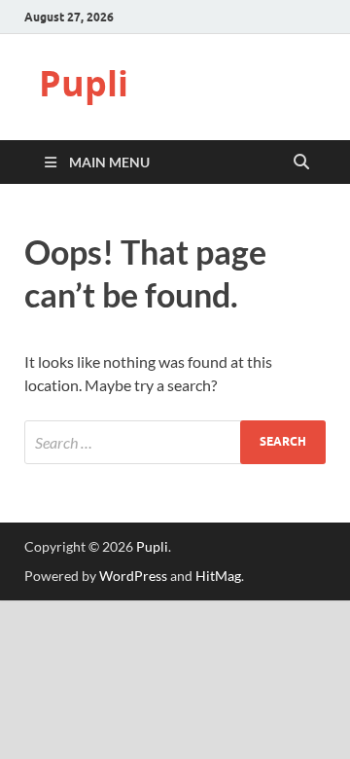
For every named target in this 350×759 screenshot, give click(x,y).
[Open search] (301, 162)
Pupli (83, 83)
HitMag (218, 575)
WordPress (133, 575)
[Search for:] (175, 442)
